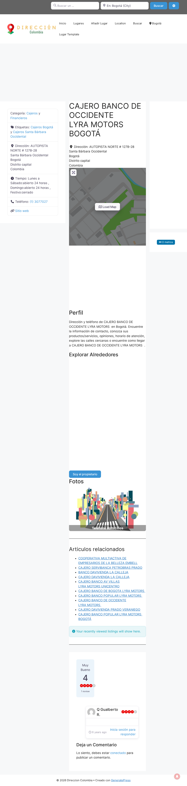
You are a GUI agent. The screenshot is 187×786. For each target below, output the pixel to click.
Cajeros (32, 113)
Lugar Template (69, 34)
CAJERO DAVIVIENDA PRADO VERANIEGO (109, 609)
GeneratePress (121, 780)
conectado (118, 753)
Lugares (78, 23)
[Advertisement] (93, 70)
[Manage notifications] (177, 776)
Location (120, 23)
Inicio (62, 23)
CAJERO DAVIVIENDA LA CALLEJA (103, 577)
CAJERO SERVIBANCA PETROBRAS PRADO (110, 568)
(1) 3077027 (39, 201)
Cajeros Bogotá (42, 127)
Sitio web (22, 211)
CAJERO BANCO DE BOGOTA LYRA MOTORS (111, 591)
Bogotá (156, 23)
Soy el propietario (85, 474)
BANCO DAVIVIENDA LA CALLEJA (103, 572)
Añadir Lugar (99, 23)
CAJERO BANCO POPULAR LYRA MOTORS (110, 596)
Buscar (160, 6)
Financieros (18, 118)
